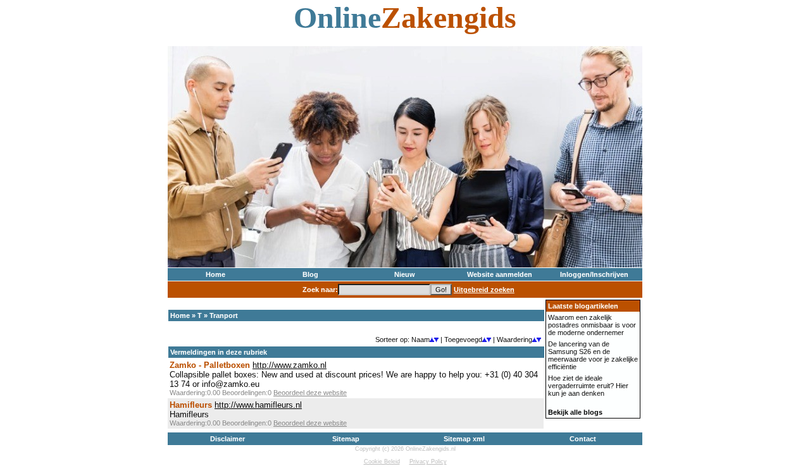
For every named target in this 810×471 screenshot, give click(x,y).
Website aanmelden (499, 274)
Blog (310, 274)
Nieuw (404, 274)
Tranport (223, 315)
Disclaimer (227, 439)
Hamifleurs (191, 405)
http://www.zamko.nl (289, 365)
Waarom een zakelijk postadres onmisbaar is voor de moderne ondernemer (592, 325)
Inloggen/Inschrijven (594, 274)
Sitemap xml (464, 439)
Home (215, 274)
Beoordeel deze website (310, 392)
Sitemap (345, 439)
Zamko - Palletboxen (210, 365)
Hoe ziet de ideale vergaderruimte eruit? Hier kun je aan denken (588, 385)
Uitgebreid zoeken (484, 289)
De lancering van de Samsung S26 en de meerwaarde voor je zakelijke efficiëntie (593, 355)
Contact (583, 439)
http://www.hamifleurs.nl (258, 405)
